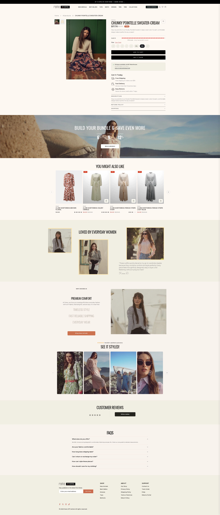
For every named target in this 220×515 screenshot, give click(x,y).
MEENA (113, 20)
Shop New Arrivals (81, 333)
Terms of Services (126, 495)
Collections (133, 7)
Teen (125, 7)
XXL (136, 46)
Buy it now (138, 57)
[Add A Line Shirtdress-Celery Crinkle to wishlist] (108, 206)
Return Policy (125, 498)
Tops (101, 7)
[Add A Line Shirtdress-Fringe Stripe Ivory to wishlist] (135, 206)
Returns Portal (146, 495)
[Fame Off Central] (67, 484)
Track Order (146, 489)
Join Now (88, 491)
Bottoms (103, 498)
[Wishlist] (162, 7)
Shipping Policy (126, 492)
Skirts (107, 7)
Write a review (125, 414)
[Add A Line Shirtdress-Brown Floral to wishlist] (81, 206)
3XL (142, 46)
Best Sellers (93, 7)
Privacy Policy (125, 489)
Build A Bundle (151, 7)
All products (67, 15)
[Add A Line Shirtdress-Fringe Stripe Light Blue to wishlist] (163, 206)
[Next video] (167, 373)
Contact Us (145, 486)
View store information (122, 68)
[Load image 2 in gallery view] (62, 21)
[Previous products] (51, 192)
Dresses (113, 7)
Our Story (124, 486)
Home (57, 15)
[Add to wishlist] (163, 21)
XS (113, 46)
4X (147, 46)
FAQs (143, 492)
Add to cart (138, 52)
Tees (120, 7)
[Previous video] (53, 373)
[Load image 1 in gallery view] (57, 21)
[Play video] (69, 372)
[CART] (165, 7)
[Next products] (168, 192)
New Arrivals (82, 7)
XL (131, 46)
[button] (160, 7)
